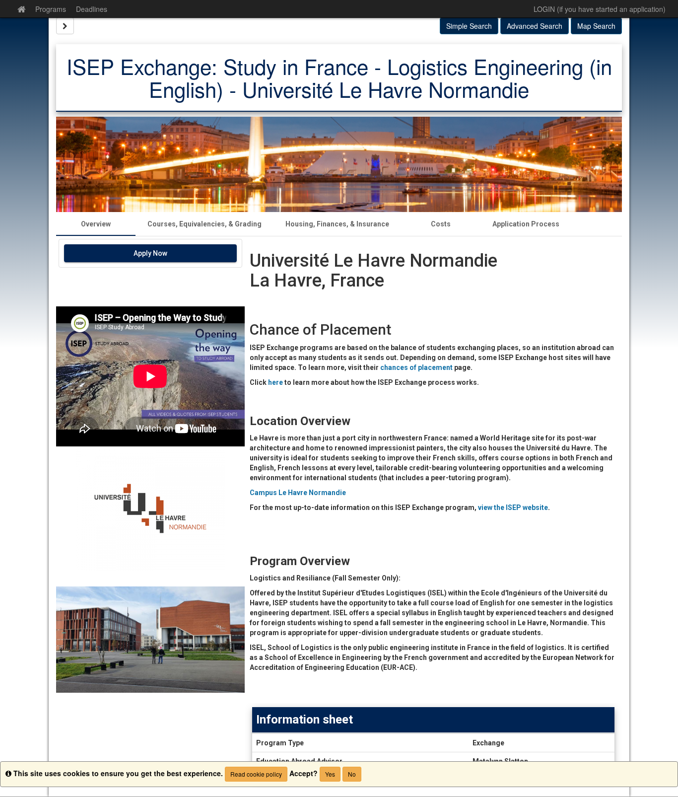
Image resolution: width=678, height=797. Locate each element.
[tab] (96, 224)
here (276, 382)
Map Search (596, 26)
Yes (330, 774)
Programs (50, 9)
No (352, 774)
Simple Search (469, 26)
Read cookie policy (256, 774)
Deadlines (91, 9)
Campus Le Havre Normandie (298, 492)
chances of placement (416, 367)
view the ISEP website (513, 507)
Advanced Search (534, 26)
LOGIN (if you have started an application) (600, 9)
